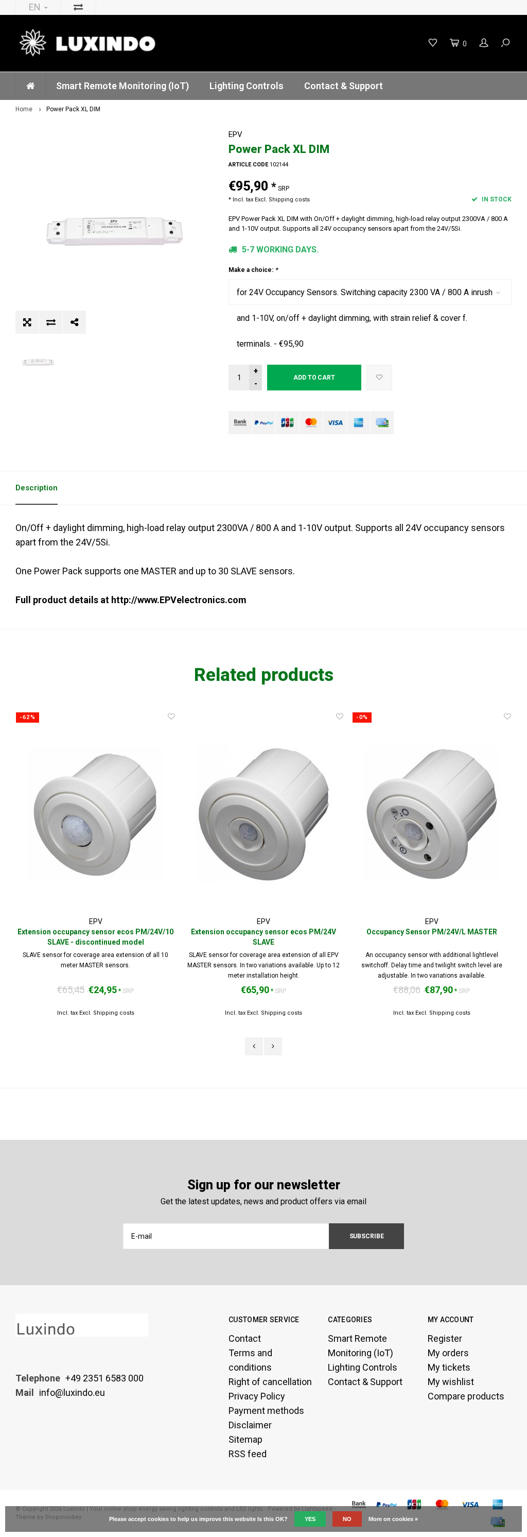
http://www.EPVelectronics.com (179, 599)
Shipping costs (289, 199)
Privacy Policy (257, 1396)
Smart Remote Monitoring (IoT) (122, 85)
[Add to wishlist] (379, 377)
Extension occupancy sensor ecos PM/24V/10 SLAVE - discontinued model (95, 937)
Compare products (466, 1396)
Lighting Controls (246, 85)
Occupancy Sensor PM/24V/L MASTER (431, 932)
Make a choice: (253, 270)
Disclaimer (250, 1425)
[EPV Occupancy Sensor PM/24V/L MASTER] (432, 813)
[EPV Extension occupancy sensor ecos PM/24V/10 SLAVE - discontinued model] (95, 813)
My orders (448, 1352)
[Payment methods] (240, 422)
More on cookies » (393, 1519)
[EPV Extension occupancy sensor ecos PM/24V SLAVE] (263, 813)
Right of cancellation (270, 1381)
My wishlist (451, 1381)
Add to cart (314, 377)
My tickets (449, 1367)
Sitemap (245, 1439)
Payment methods (266, 1410)
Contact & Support (343, 85)
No (347, 1519)
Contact (245, 1338)
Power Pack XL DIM (73, 109)
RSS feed (248, 1453)
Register (445, 1338)
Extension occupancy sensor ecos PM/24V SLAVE (263, 937)
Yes (310, 1519)
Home (23, 109)
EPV (235, 134)
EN (35, 7)
